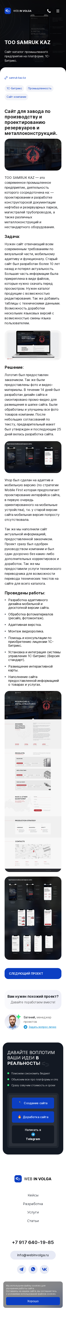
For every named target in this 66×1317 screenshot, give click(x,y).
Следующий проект (26, 973)
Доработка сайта (35, 1117)
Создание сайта (35, 1103)
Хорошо (33, 1301)
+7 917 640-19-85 (50, 12)
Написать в (33, 1134)
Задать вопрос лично (42, 1026)
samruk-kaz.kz (17, 77)
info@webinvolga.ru (33, 1255)
